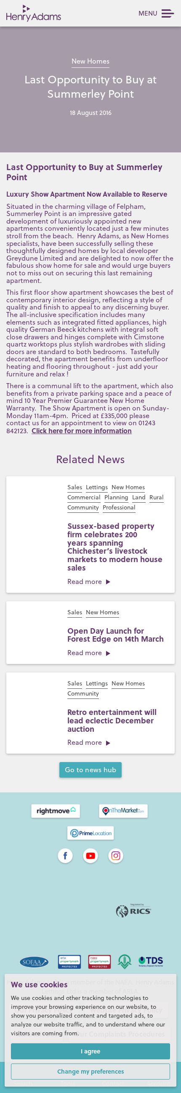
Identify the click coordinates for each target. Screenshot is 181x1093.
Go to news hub (91, 769)
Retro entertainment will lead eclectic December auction (112, 720)
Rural (156, 497)
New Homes (90, 61)
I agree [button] (90, 1051)
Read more (84, 581)
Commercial (84, 497)
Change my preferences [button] (90, 1071)
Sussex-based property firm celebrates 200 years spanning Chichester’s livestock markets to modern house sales (114, 546)
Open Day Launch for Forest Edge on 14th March (115, 635)
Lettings (97, 487)
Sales (74, 487)
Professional (119, 507)
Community (83, 507)
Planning (116, 497)
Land (139, 497)
